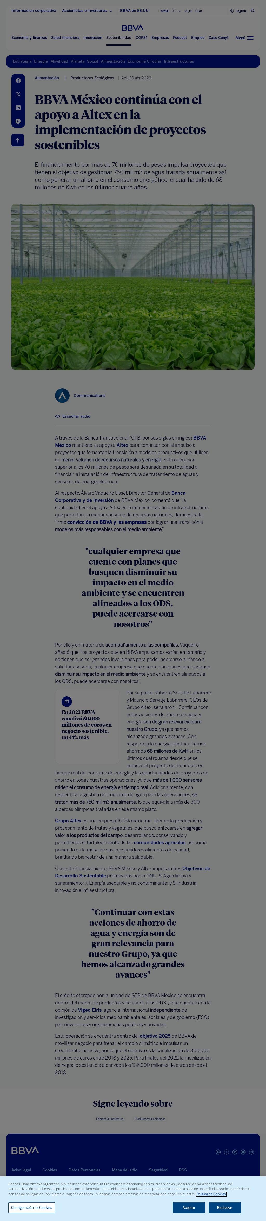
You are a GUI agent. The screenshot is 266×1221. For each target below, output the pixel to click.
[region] (133, 1198)
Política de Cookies (211, 1194)
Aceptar (189, 1208)
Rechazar (224, 1208)
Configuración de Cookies (31, 1208)
